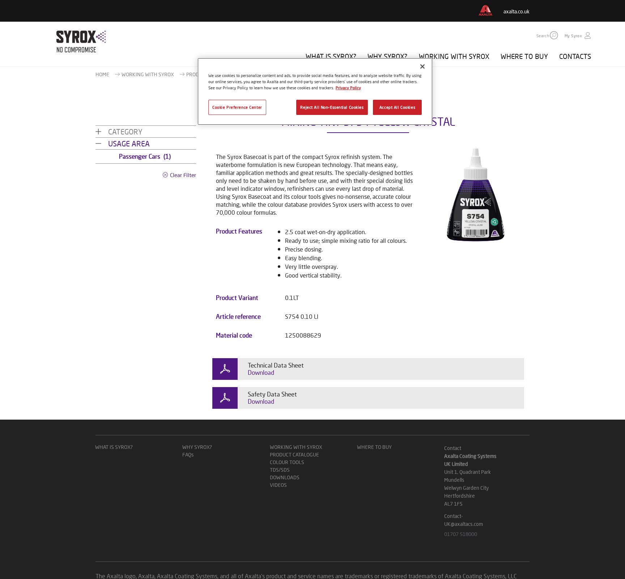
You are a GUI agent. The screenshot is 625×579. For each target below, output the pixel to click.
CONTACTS (575, 56)
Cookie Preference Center (237, 107)
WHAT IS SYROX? (331, 56)
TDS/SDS (280, 469)
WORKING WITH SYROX (454, 56)
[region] (315, 91)
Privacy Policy (348, 87)
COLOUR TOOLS (287, 462)
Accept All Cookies (397, 107)
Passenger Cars (145, 156)
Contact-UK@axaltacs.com (463, 520)
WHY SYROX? (387, 56)
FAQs (188, 454)
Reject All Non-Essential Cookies (331, 107)
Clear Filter (183, 175)
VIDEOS (278, 485)
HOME (102, 74)
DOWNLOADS (284, 477)
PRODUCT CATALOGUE (294, 454)
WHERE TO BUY (524, 56)
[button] (554, 35)
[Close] (422, 66)
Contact (452, 448)
